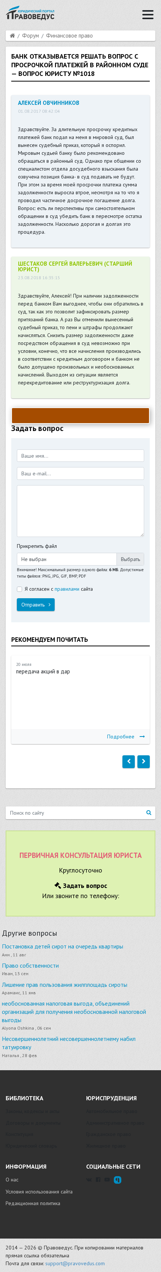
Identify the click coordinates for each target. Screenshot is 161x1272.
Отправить (33, 604)
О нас (12, 1179)
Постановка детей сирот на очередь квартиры (62, 946)
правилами (67, 588)
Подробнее (120, 736)
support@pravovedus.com (75, 1263)
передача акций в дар (43, 671)
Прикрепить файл (37, 546)
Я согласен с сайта (59, 588)
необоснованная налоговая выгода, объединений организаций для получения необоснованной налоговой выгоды (74, 1011)
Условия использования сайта (39, 1191)
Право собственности (30, 965)
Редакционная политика (33, 1203)
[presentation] (128, 761)
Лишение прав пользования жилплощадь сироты (64, 984)
